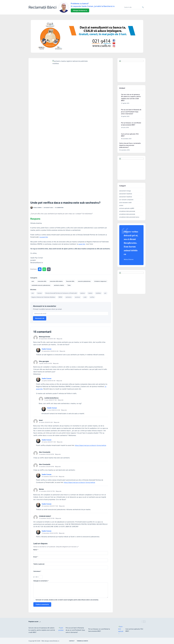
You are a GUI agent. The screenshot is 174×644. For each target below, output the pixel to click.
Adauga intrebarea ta (80, 10)
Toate (69, 285)
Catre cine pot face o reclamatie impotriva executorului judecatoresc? (130, 145)
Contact (71, 641)
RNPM (60, 297)
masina (90, 293)
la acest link (44, 237)
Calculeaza (37, 571)
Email (35, 557)
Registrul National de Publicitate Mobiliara (43, 297)
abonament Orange (125, 191)
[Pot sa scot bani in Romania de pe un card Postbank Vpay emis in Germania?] (61, 630)
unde (85, 297)
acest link (81, 244)
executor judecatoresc (84, 281)
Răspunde (59, 338)
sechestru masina (59, 285)
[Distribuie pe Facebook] (40, 269)
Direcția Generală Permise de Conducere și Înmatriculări (61, 293)
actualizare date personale (127, 211)
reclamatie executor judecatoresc (41, 285)
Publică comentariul (42, 604)
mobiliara (98, 293)
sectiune (77, 297)
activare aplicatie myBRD (126, 208)
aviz (33, 293)
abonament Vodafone (125, 193)
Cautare (39, 293)
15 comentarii (59, 207)
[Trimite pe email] (49, 269)
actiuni (121, 205)
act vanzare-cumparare (126, 199)
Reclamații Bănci (42, 7)
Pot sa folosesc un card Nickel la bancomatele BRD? (99, 630)
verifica (92, 297)
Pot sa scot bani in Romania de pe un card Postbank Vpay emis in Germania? (131, 112)
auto (33, 281)
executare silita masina (56, 281)
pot (105, 293)
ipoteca (82, 293)
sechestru (68, 297)
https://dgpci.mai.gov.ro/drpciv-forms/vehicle (90, 445)
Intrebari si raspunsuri (100, 281)
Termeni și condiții (82, 641)
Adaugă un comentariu (40, 581)
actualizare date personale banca (129, 217)
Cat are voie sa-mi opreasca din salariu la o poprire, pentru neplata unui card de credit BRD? (42, 630)
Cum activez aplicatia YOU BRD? (134, 630)
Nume (35, 549)
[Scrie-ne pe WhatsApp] (44, 269)
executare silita (42, 281)
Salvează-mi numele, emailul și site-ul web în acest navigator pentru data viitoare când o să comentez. (67, 600)
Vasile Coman (46, 349)
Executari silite (70, 281)
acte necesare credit (125, 202)
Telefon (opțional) (38, 564)
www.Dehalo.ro (54, 641)
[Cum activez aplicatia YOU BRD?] (121, 630)
